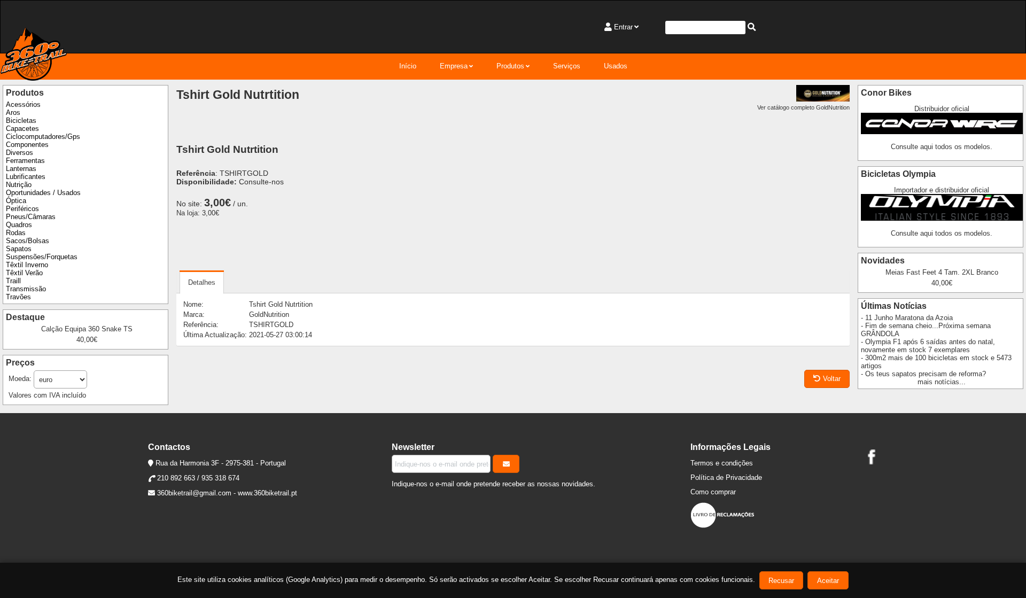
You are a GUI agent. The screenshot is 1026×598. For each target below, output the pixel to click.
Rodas (16, 233)
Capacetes (22, 129)
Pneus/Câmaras (31, 217)
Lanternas (21, 169)
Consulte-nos (261, 181)
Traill (13, 281)
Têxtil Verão (24, 273)
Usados (615, 66)
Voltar (832, 379)
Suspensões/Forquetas (41, 257)
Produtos (510, 66)
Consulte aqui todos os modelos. (941, 147)
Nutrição (19, 185)
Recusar (781, 581)
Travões (18, 297)
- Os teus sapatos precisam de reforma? (923, 374)
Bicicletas (21, 121)
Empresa (454, 66)
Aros (13, 112)
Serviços (566, 66)
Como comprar (713, 492)
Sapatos (19, 249)
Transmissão (26, 289)
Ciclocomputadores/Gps (43, 137)
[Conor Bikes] (942, 132)
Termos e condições (721, 463)
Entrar (623, 27)
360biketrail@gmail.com (194, 493)
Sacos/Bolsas (27, 241)
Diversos (19, 153)
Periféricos (22, 209)
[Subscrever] (506, 464)
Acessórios (23, 104)
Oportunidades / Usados (43, 193)
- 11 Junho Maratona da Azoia (907, 318)
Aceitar (828, 581)
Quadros (19, 225)
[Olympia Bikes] (942, 218)
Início (407, 66)
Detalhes (201, 282)
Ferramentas (25, 161)
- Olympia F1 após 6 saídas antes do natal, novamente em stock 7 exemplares (928, 346)
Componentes (27, 145)
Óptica (16, 201)
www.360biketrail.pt (267, 493)
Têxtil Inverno (27, 265)
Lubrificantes (25, 177)
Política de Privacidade (726, 477)
